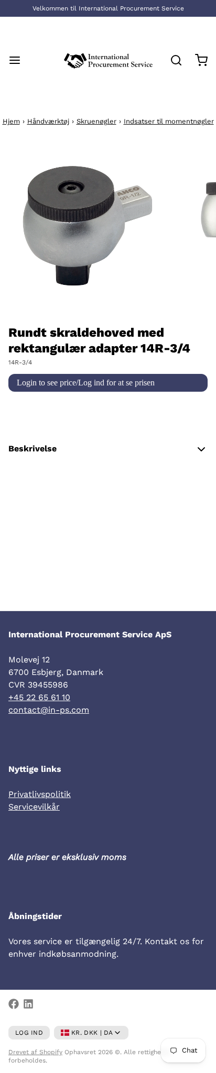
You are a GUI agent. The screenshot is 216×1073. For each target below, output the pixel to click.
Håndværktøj (48, 121)
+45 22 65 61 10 (39, 697)
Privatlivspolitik (39, 794)
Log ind (29, 1032)
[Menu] (18, 60)
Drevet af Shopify (35, 1052)
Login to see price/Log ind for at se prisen (86, 382)
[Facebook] (13, 1004)
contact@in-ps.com (48, 710)
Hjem (11, 121)
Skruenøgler (96, 121)
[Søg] (171, 60)
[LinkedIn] (28, 1004)
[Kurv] (197, 60)
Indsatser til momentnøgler (169, 121)
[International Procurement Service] (108, 60)
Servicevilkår (34, 807)
